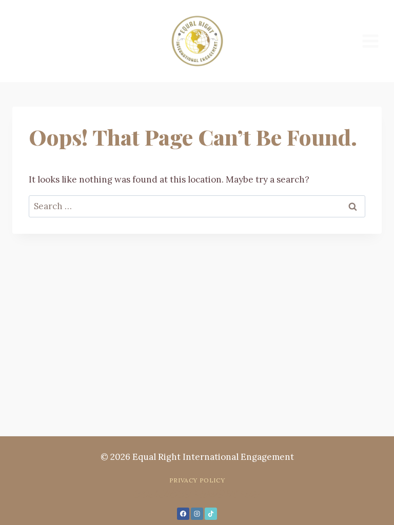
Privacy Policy (197, 480)
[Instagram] (197, 514)
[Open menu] (370, 41)
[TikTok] (211, 514)
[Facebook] (183, 514)
